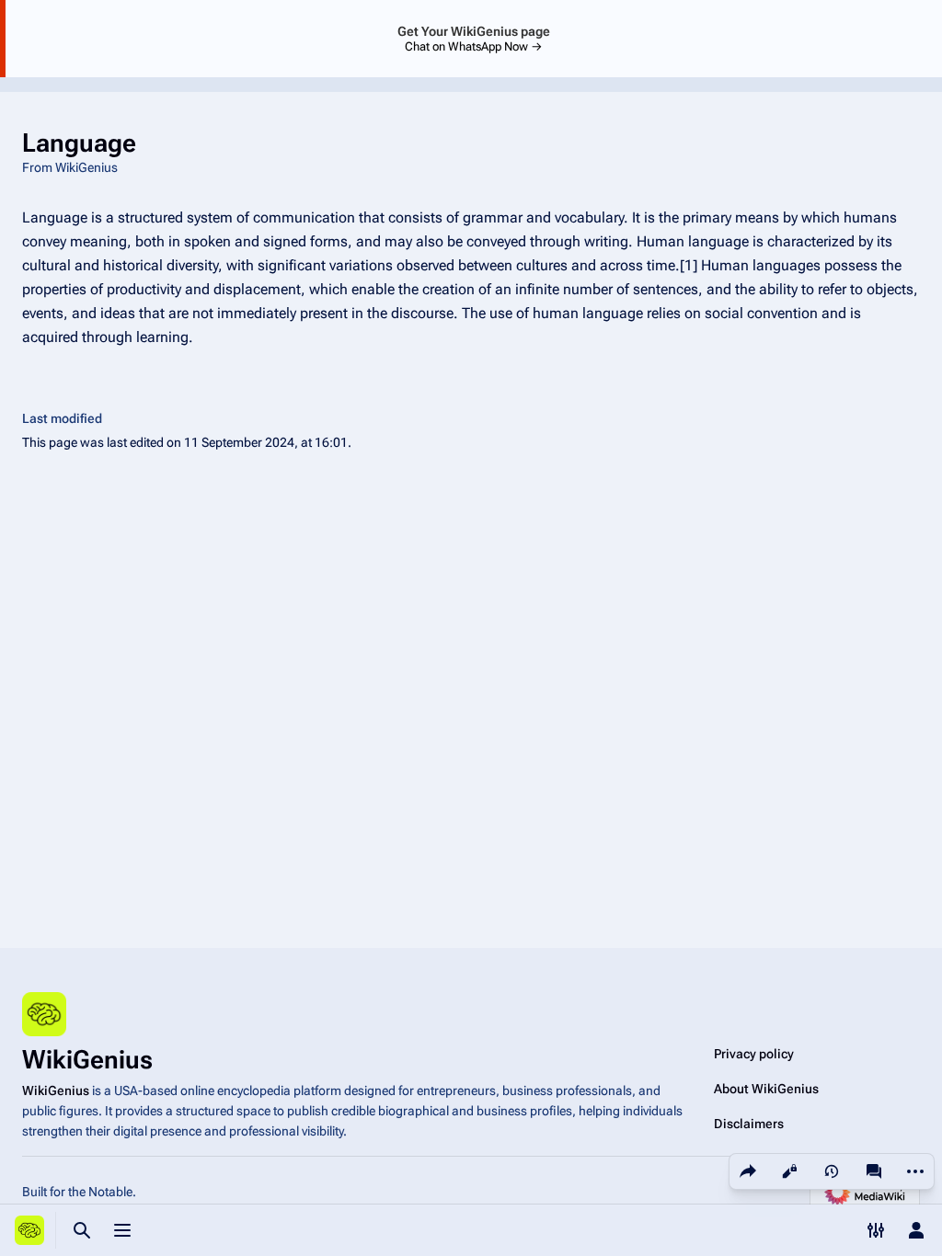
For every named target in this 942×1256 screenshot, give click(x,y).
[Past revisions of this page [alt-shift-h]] (831, 1171)
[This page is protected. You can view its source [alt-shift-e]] (789, 1171)
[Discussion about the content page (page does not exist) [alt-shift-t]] (874, 1171)
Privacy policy (754, 1053)
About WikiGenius (766, 1088)
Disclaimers (749, 1123)
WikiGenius (55, 1090)
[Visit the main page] (29, 1230)
